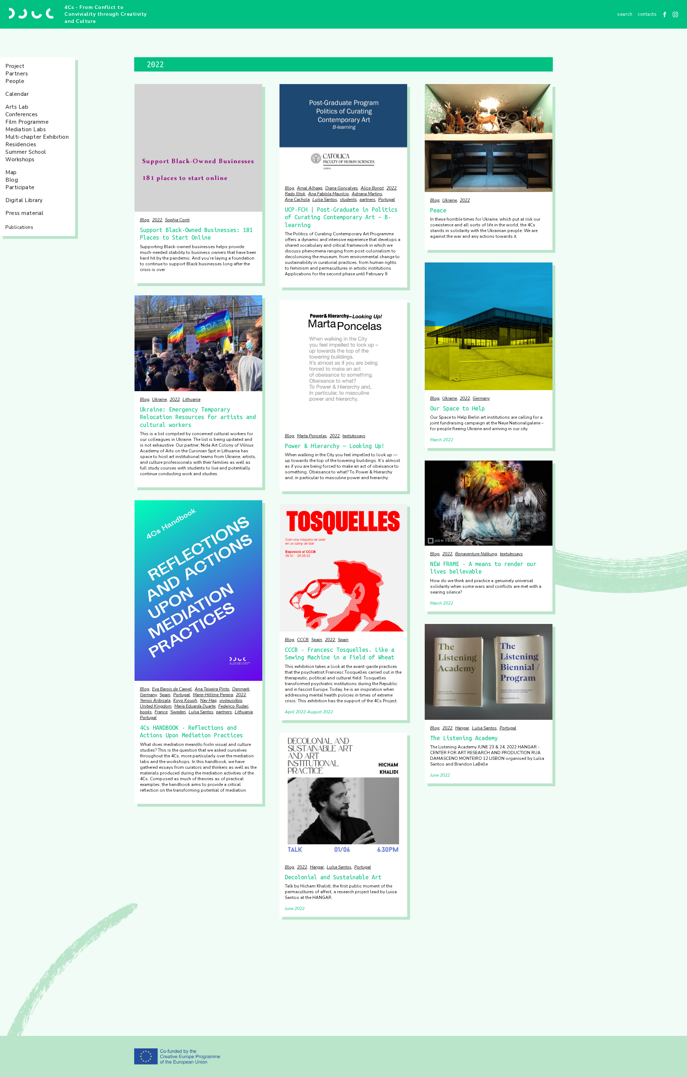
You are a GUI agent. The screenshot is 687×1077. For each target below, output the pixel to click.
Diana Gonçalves (341, 188)
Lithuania (191, 399)
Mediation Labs (25, 129)
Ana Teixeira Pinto (212, 689)
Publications (19, 227)
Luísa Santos (324, 199)
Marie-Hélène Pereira (213, 695)
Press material (24, 213)
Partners (16, 73)
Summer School (25, 152)
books (146, 712)
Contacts (647, 14)
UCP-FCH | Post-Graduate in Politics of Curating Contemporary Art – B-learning (341, 217)
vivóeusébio (230, 700)
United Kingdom (155, 706)
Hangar (462, 728)
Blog (11, 179)
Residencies (20, 144)
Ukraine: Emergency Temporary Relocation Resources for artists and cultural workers (198, 417)
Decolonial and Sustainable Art (333, 877)
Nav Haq (208, 700)
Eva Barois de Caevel (172, 689)
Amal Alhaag (309, 188)
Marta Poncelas (312, 436)
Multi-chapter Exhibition (37, 137)
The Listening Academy (464, 738)
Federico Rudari (233, 706)
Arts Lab (16, 106)
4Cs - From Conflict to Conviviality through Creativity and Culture (105, 14)
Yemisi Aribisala (155, 700)
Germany (481, 398)
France (161, 712)
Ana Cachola (297, 199)
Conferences (21, 114)
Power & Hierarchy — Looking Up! (335, 446)
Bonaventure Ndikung (476, 554)
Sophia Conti (177, 220)
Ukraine (449, 200)
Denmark (240, 689)
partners (367, 199)
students (348, 199)
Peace (438, 210)
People (14, 81)
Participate (20, 187)
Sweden (178, 712)
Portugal (386, 199)
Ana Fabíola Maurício (328, 194)
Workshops (20, 159)
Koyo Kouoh (185, 700)
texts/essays (353, 436)
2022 (157, 220)
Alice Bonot (372, 188)
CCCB (302, 640)
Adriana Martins (367, 194)
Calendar (17, 94)
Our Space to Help (457, 408)
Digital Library (24, 200)
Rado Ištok (295, 194)
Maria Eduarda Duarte (194, 706)
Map (11, 172)
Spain (165, 695)
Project (15, 66)
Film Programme (27, 122)
